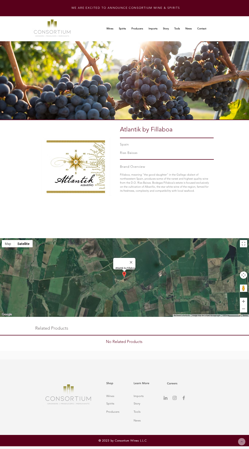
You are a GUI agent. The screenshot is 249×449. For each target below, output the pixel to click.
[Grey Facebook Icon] (183, 398)
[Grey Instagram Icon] (174, 398)
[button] (116, 396)
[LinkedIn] (165, 398)
